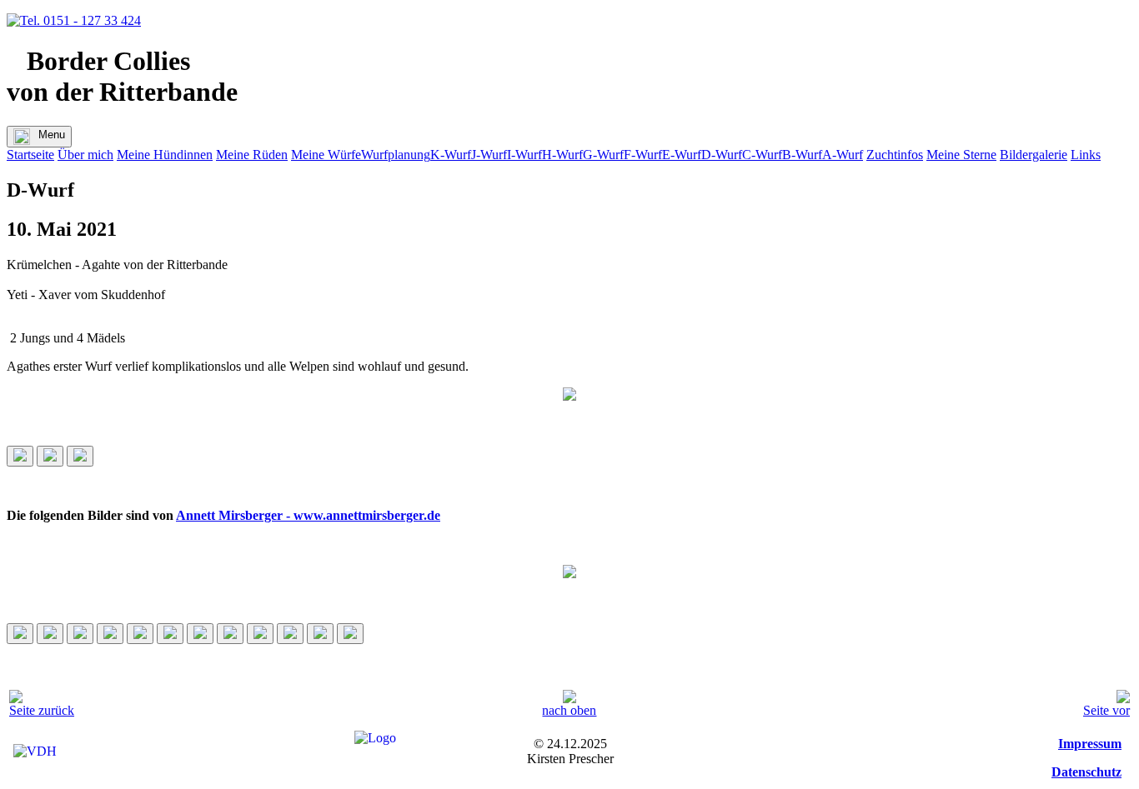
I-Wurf (524, 154)
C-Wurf (762, 154)
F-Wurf (643, 154)
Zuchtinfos (894, 154)
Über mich (85, 154)
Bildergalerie (1033, 154)
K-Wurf (450, 154)
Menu (51, 134)
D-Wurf (721, 154)
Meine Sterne (961, 154)
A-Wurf (842, 154)
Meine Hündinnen (165, 154)
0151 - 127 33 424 (90, 20)
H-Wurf (562, 154)
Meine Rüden (252, 154)
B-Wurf (802, 154)
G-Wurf (603, 154)
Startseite (30, 154)
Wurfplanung (395, 154)
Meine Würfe (326, 154)
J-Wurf (489, 154)
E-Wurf (681, 154)
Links (1086, 154)
